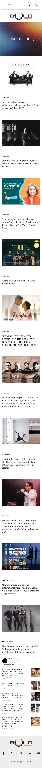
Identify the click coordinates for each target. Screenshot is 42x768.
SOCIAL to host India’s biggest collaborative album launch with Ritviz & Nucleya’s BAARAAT (21, 105)
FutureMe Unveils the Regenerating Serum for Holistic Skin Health (13, 695)
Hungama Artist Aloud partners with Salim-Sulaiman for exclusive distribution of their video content (20, 649)
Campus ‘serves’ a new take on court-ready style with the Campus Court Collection (12, 708)
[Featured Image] (21, 74)
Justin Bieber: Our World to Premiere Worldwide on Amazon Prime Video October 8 (20, 164)
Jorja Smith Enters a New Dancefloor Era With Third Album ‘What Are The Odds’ (13, 672)
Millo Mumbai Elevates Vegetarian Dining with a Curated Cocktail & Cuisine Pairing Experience (13, 722)
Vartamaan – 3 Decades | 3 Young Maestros (13, 684)
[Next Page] (16, 660)
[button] (7, 5)
